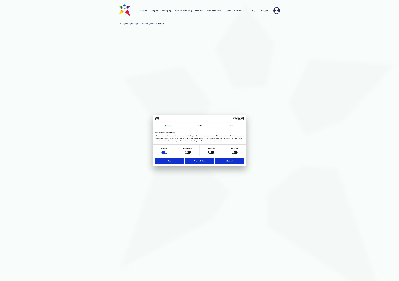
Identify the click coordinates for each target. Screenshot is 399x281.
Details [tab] (199, 125)
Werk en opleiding (183, 10)
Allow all (229, 161)
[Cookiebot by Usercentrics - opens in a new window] (235, 118)
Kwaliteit (199, 10)
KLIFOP (228, 10)
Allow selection (199, 161)
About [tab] (230, 125)
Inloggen (264, 10)
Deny (169, 161)
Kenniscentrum (214, 10)
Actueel (143, 10)
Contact (238, 10)
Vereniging (166, 10)
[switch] (188, 152)
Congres (154, 10)
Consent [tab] (168, 126)
